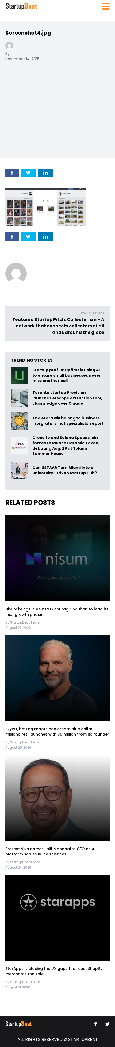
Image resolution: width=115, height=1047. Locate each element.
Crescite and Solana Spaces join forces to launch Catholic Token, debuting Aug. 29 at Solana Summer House (65, 445)
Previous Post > (92, 313)
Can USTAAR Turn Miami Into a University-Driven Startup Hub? (64, 470)
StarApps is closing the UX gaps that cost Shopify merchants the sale (53, 971)
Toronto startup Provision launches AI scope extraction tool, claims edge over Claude (67, 398)
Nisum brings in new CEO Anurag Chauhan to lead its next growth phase (56, 611)
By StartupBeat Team (22, 622)
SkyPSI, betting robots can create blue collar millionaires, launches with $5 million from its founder (57, 731)
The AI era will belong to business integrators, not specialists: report (68, 421)
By (7, 53)
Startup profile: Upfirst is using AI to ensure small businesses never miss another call (66, 376)
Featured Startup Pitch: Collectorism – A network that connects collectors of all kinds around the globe (58, 325)
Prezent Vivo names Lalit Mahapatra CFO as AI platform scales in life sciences (50, 851)
